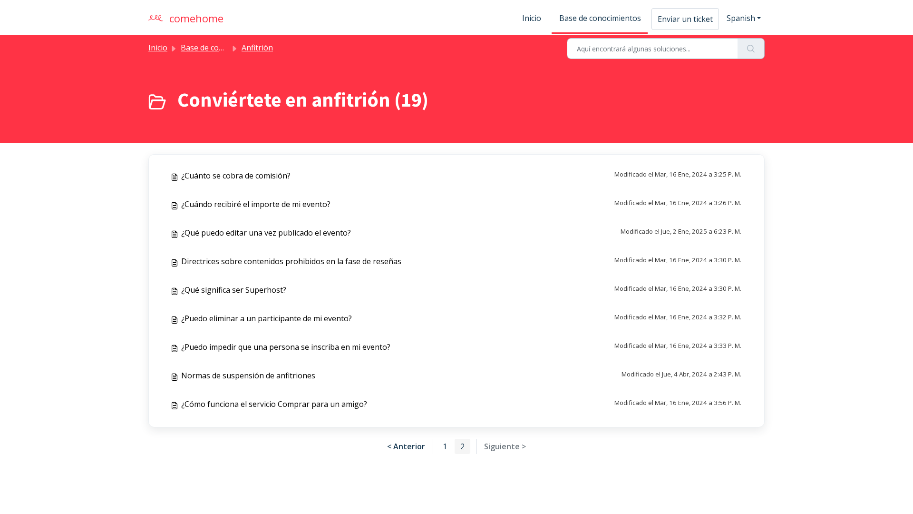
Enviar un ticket (685, 19)
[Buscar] (751, 48)
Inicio (531, 18)
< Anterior (406, 446)
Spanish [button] (741, 18)
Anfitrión (257, 47)
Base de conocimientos (600, 18)
